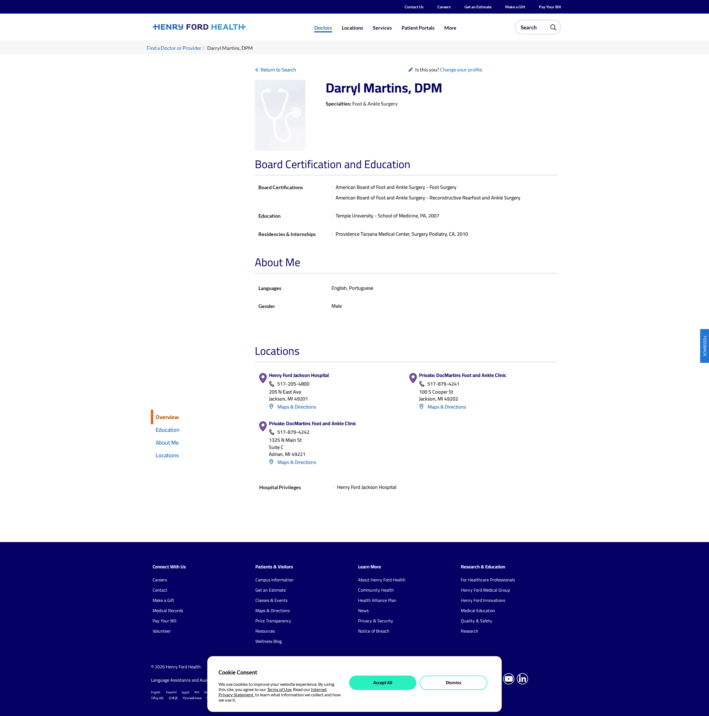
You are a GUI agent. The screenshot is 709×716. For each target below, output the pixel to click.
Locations (352, 28)
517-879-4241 (443, 384)
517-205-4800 (293, 384)
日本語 (173, 698)
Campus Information (274, 580)
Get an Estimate (477, 6)
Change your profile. (461, 69)
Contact (160, 590)
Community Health (376, 590)
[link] (220, 27)
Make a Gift (515, 6)
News (363, 610)
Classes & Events (271, 600)
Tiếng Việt (157, 698)
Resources (265, 631)
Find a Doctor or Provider (174, 48)
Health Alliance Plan (377, 600)
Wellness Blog (268, 641)
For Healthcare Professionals (488, 580)
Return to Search (278, 69)
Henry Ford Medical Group (485, 590)
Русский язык (192, 698)
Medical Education (478, 610)
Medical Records (168, 610)
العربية (185, 692)
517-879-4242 (293, 432)
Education (167, 429)
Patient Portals (418, 28)
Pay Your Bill (550, 6)
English (155, 692)
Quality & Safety (476, 621)
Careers (444, 6)
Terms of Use (279, 689)
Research (469, 631)
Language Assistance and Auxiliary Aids (188, 680)
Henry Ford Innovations (483, 600)
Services (382, 28)
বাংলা (196, 692)
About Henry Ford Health (381, 580)
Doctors (323, 28)
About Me (167, 442)
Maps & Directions (296, 406)
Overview (167, 417)
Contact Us (414, 6)
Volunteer (162, 631)
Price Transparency (273, 621)
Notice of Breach (373, 631)
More (450, 28)
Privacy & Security (375, 621)
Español (171, 692)
